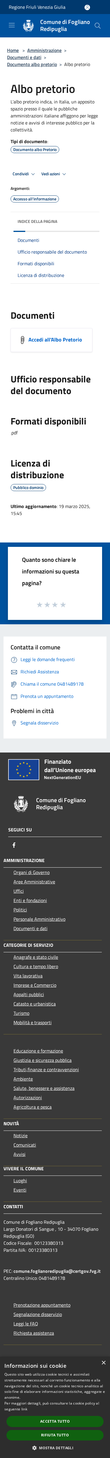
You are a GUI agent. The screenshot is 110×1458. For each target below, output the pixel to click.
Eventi (19, 1189)
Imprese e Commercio (34, 985)
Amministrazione (44, 50)
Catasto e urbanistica (34, 1003)
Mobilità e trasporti (32, 1022)
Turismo (21, 1013)
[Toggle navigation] (11, 25)
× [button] (103, 1363)
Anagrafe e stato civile (35, 957)
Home (13, 50)
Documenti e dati (24, 57)
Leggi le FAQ (25, 1323)
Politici (20, 909)
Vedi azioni (51, 174)
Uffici (18, 890)
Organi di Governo (31, 872)
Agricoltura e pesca (32, 1106)
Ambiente (23, 1078)
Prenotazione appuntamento (41, 1304)
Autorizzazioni (27, 1097)
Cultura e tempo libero (35, 966)
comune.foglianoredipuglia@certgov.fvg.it (57, 1271)
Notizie (20, 1135)
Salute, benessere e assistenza (44, 1088)
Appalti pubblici (28, 994)
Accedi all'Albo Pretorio (55, 339)
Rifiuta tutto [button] (55, 1435)
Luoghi (20, 1180)
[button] (55, 1447)
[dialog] (55, 1407)
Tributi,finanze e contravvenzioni (46, 1069)
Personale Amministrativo (39, 919)
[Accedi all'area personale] (87, 7)
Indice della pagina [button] (37, 221)
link (24, 1409)
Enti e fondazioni (30, 900)
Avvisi (19, 1154)
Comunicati (24, 1144)
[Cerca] (97, 25)
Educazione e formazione (38, 1050)
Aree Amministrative (34, 881)
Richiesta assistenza (33, 1332)
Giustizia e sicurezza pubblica (42, 1060)
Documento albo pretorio (32, 64)
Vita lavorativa (28, 975)
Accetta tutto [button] (55, 1421)
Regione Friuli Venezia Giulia (37, 7)
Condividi (21, 174)
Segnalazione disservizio (37, 1314)
